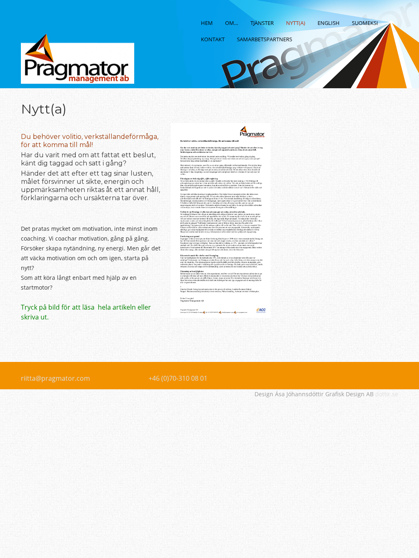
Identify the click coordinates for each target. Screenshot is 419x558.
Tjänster (262, 23)
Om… (231, 23)
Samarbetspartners (264, 39)
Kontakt (213, 39)
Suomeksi (365, 23)
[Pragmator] (77, 71)
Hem (207, 23)
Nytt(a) (295, 23)
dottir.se (386, 394)
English (329, 23)
